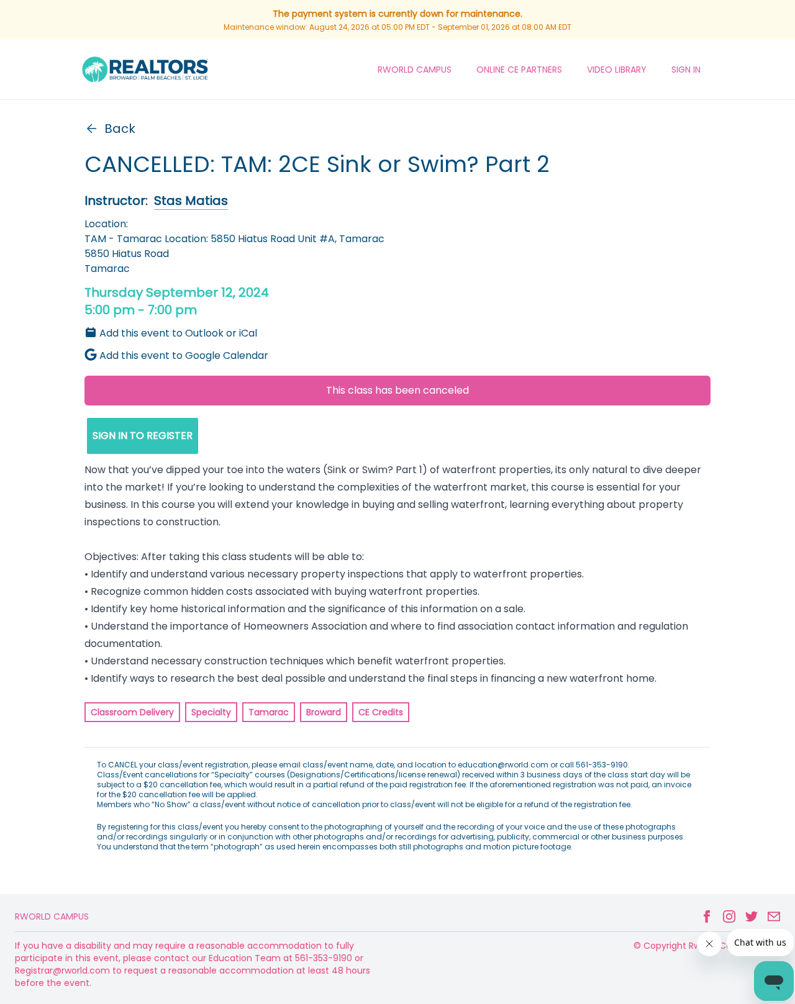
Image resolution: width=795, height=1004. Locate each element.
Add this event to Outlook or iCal (178, 333)
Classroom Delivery (132, 712)
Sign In (686, 69)
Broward (323, 712)
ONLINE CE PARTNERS (519, 69)
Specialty (211, 712)
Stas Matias (191, 200)
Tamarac (268, 712)
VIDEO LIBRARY (617, 69)
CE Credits (380, 712)
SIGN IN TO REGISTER (143, 435)
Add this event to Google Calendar (183, 355)
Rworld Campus (52, 916)
